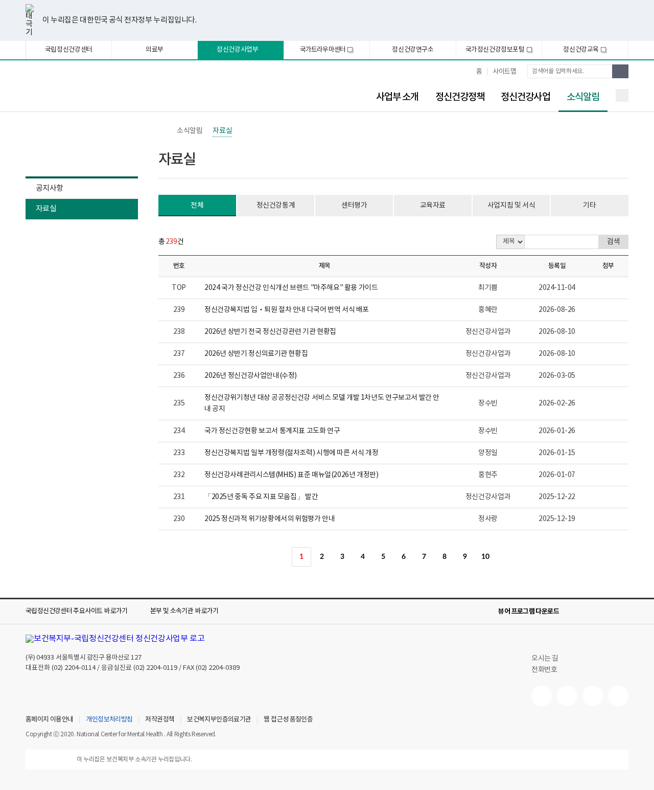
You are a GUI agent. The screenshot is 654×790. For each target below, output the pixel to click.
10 (485, 556)
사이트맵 (504, 72)
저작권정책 (159, 720)
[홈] (163, 131)
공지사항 (49, 188)
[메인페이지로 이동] (110, 91)
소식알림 (578, 97)
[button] (84, 611)
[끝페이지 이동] (526, 557)
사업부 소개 (397, 97)
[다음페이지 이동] (506, 557)
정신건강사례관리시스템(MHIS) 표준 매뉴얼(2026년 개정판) (291, 475)
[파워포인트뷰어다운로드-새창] (589, 611)
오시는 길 (545, 658)
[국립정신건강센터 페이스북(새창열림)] (567, 696)
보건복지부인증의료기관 (219, 720)
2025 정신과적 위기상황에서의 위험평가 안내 (269, 519)
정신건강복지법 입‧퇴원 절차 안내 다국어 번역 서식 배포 (286, 310)
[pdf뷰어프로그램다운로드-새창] (606, 611)
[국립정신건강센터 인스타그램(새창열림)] (592, 696)
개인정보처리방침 (109, 720)
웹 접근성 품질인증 (288, 720)
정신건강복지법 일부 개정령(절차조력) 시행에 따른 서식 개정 (291, 453)
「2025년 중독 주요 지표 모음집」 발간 (261, 497)
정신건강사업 (525, 97)
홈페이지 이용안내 (49, 720)
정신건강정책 (460, 97)
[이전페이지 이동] (281, 557)
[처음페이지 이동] (260, 557)
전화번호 (544, 670)
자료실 (46, 209)
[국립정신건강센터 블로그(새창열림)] (618, 696)
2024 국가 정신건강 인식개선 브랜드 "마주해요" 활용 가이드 (291, 288)
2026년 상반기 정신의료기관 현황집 (256, 354)
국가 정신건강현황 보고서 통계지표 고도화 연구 (272, 431)
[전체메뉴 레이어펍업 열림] (622, 95)
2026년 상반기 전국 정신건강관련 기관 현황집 (270, 332)
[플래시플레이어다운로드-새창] (622, 611)
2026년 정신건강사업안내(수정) (250, 376)
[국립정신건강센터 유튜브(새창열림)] (541, 696)
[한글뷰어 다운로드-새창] (573, 611)
